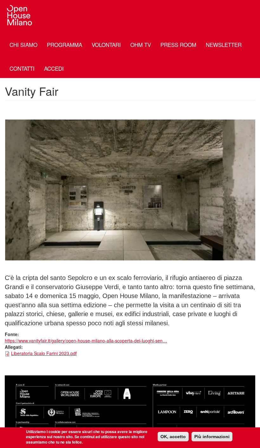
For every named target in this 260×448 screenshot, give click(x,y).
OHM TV (140, 45)
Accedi (54, 68)
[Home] (22, 15)
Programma (64, 45)
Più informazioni (212, 436)
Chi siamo (23, 45)
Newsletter (224, 45)
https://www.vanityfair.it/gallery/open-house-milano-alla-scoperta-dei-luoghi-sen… (86, 340)
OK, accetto (173, 436)
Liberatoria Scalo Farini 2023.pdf (44, 353)
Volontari (106, 45)
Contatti (22, 68)
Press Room (178, 45)
